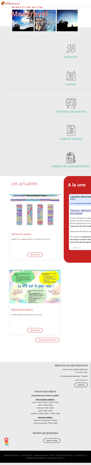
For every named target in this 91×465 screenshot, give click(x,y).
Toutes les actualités (47, 340)
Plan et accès (51, 440)
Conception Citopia (63, 455)
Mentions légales (11, 455)
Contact (81, 385)
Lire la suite (35, 255)
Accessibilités (26, 455)
